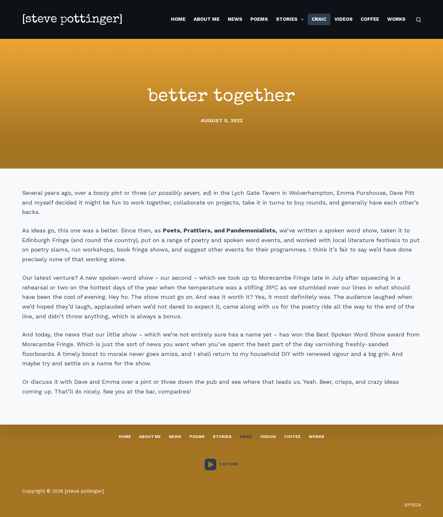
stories (222, 436)
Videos (343, 19)
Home (178, 19)
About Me (207, 19)
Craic (319, 19)
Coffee (370, 19)
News (235, 19)
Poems (259, 19)
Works (396, 19)
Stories (286, 19)
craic (246, 436)
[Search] (418, 19)
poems (197, 436)
